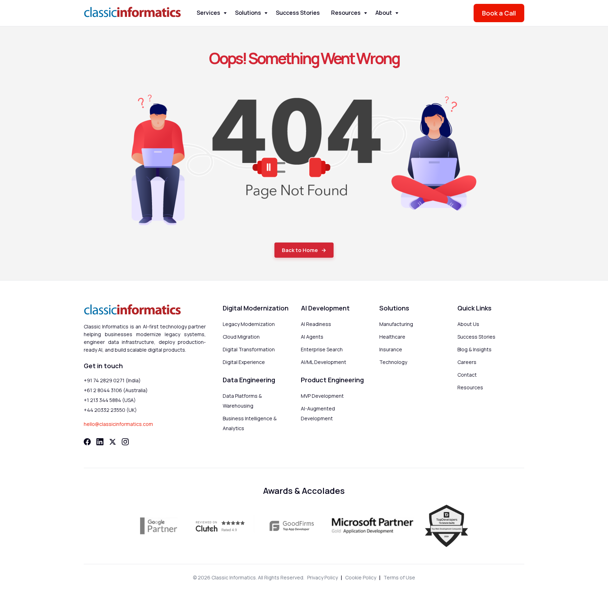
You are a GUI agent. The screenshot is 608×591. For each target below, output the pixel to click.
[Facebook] (87, 441)
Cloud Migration (241, 336)
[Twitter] (112, 441)
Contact (467, 374)
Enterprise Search (322, 349)
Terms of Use (399, 577)
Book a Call (499, 13)
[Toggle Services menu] (225, 13)
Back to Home (300, 250)
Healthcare (392, 336)
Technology (393, 362)
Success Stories (298, 13)
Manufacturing (396, 324)
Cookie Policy (360, 577)
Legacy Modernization (249, 324)
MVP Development (322, 395)
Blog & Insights (474, 349)
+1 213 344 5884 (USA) (110, 400)
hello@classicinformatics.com (118, 424)
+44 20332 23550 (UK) (110, 410)
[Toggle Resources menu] (365, 13)
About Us (468, 324)
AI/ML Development (323, 362)
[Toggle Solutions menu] (266, 13)
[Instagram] (125, 441)
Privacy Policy (322, 577)
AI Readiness (316, 324)
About (383, 13)
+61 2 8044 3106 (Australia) (116, 390)
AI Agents (312, 336)
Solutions (248, 13)
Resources (346, 13)
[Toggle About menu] (397, 13)
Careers (466, 362)
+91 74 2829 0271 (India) (112, 380)
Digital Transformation (249, 349)
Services (208, 13)
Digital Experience (244, 362)
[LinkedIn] (99, 441)
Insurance (390, 349)
